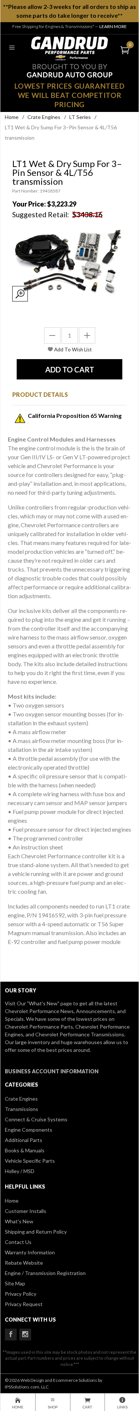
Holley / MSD (19, 1171)
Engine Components (28, 1130)
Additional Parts (23, 1140)
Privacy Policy (20, 1294)
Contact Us (18, 1242)
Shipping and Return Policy (36, 1231)
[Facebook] (11, 1334)
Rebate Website (24, 1263)
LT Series (80, 117)
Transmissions (21, 1109)
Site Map (15, 1283)
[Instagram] (25, 1334)
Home (12, 117)
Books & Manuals (24, 1150)
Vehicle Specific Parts (30, 1161)
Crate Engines (43, 117)
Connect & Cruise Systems (36, 1119)
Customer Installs (25, 1211)
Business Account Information (52, 1071)
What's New (19, 1221)
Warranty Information (30, 1252)
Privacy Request (24, 1304)
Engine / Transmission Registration (45, 1273)
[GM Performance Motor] (69, 47)
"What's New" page (49, 1003)
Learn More (113, 26)
